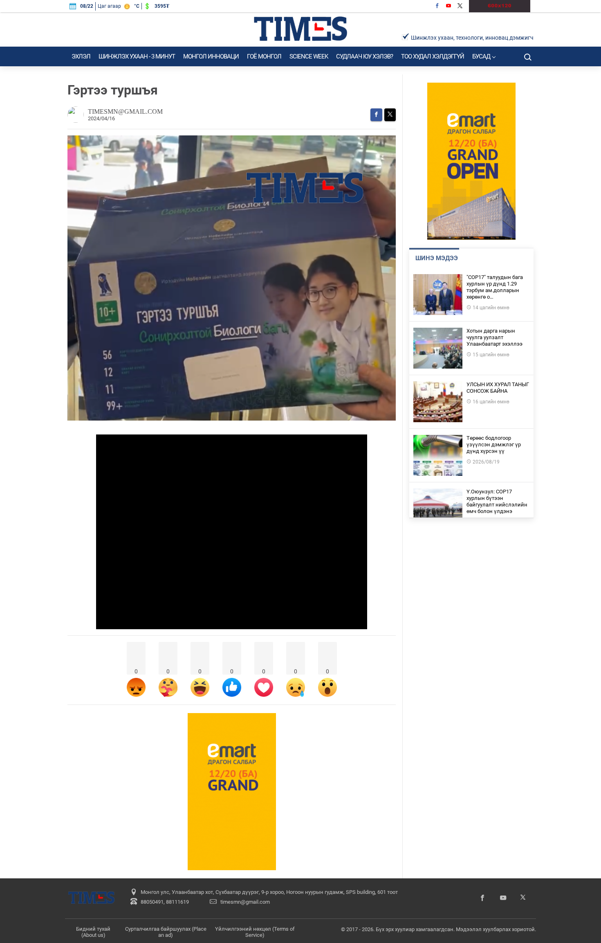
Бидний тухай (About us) (93, 932)
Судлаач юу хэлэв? (364, 56)
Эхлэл (81, 56)
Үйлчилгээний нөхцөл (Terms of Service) (255, 932)
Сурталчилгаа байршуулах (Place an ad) (165, 932)
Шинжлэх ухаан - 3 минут (137, 56)
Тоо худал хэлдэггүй (432, 56)
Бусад (481, 56)
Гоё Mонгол (264, 56)
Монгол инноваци (211, 56)
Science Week (308, 56)
